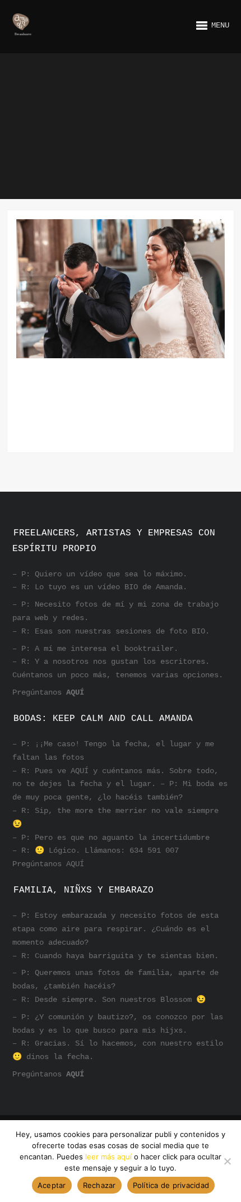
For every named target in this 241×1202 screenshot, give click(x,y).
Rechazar (99, 1185)
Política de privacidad (171, 1185)
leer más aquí (108, 1156)
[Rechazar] (227, 1161)
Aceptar (52, 1185)
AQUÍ (75, 692)
